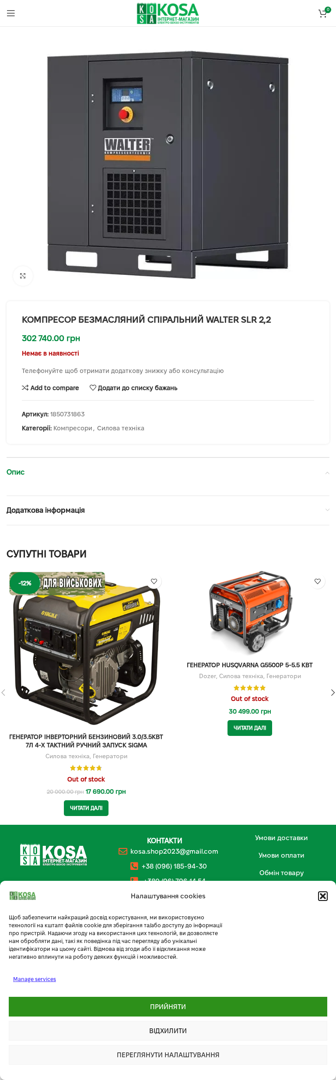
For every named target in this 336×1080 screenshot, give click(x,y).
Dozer (207, 676)
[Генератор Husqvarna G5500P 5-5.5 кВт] (249, 613)
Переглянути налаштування (168, 1055)
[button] (322, 896)
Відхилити (168, 1030)
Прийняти (168, 1006)
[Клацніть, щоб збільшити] (23, 276)
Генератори (110, 756)
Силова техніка (120, 428)
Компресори (72, 428)
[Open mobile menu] (11, 13)
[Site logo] (168, 12)
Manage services (34, 979)
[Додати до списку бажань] (153, 581)
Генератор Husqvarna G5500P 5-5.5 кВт (250, 664)
